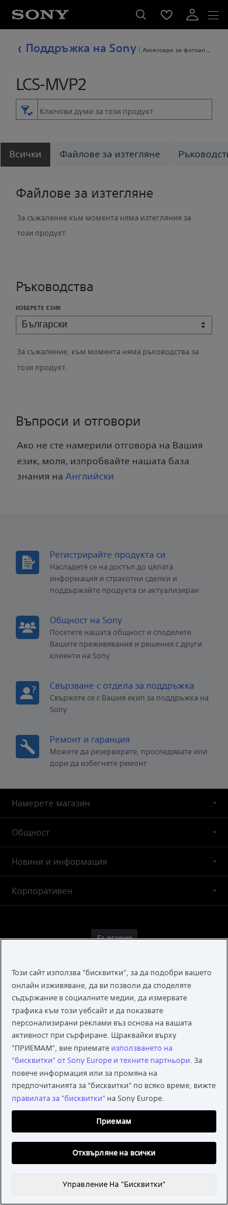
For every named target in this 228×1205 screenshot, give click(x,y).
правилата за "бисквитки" (58, 1098)
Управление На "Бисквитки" (114, 1184)
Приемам (114, 1121)
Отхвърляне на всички (114, 1152)
